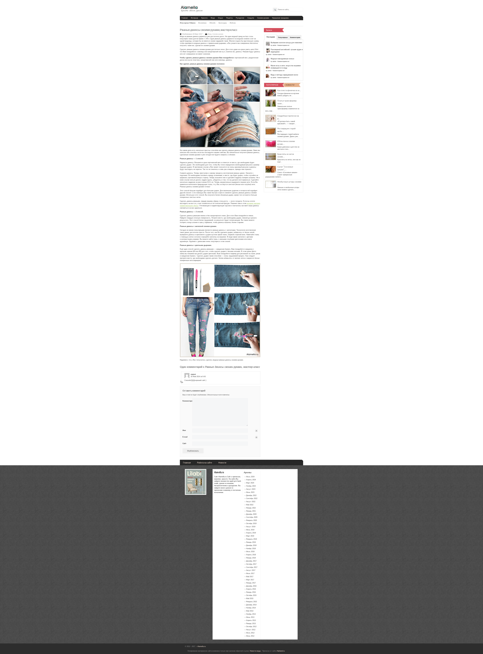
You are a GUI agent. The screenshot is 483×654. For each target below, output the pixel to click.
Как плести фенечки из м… (289, 90)
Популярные (283, 37)
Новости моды (255, 651)
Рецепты (229, 18)
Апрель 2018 (251, 555)
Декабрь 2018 (251, 545)
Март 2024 (250, 483)
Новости (222, 462)
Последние (271, 37)
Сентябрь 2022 (251, 498)
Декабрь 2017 (251, 561)
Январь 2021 (251, 511)
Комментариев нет (283, 45)
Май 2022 (249, 505)
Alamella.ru (201, 646)
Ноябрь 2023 (251, 486)
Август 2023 (250, 489)
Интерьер (194, 18)
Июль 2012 (250, 633)
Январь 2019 (251, 542)
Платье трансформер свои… (287, 102)
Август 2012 (250, 630)
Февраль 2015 (251, 602)
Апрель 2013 (251, 620)
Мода (213, 18)
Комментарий (187, 401)
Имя (184, 430)
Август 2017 (250, 570)
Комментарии (295, 37)
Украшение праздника (280, 18)
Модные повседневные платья (282, 59)
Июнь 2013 (250, 617)
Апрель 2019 (251, 533)
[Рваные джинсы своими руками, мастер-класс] (220, 107)
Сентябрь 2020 (251, 517)
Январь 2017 (251, 583)
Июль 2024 (250, 477)
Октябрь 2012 (251, 626)
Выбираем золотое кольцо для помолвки (286, 43)
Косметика (202, 23)
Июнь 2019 (250, 530)
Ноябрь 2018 (251, 548)
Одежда (212, 23)
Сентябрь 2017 (251, 567)
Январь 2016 (251, 592)
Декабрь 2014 (251, 605)
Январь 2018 (251, 558)
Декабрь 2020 (251, 514)
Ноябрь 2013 (251, 614)
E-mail (185, 437)
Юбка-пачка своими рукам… (286, 142)
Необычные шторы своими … (289, 183)
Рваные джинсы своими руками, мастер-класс (208, 29)
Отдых (220, 18)
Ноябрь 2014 (251, 608)
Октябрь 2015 (251, 595)
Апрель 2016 (251, 589)
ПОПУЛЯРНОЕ (272, 84)
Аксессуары (222, 23)
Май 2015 (249, 598)
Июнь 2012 (250, 636)
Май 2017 (249, 577)
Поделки (233, 23)
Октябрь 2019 (251, 523)
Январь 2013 (251, 623)
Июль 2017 (250, 573)
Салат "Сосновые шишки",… (285, 168)
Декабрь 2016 (251, 586)
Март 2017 (250, 580)
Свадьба (250, 18)
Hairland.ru (281, 651)
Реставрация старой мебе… (286, 129)
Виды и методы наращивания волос (284, 75)
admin (274, 45)
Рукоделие (240, 18)
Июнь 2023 (250, 492)
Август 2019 (250, 527)
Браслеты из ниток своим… (285, 155)
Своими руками (263, 18)
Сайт (184, 443)
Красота (204, 18)
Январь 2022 (251, 508)
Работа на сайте (204, 462)
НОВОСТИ (290, 84)
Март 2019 (250, 536)
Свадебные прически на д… (288, 117)
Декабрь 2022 (251, 495)
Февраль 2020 (251, 520)
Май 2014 (249, 611)
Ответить (182, 382)
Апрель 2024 (251, 480)
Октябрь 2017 (251, 564)
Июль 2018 (250, 551)
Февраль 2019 (251, 539)
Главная (185, 18)
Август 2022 (250, 502)
